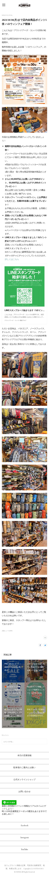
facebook (24, 825)
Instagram (24, 837)
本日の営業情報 (24, 755)
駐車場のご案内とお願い (24, 767)
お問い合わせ (24, 791)
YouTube (24, 849)
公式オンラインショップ (24, 779)
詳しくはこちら (12, 259)
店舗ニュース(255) (7, 631)
